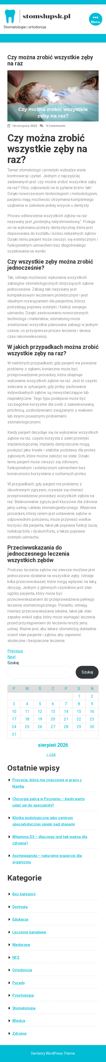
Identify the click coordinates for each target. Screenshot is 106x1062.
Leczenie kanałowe (29, 932)
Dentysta (20, 907)
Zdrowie (19, 1033)
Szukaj (13, 662)
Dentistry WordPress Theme (53, 1053)
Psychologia (23, 995)
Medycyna (21, 944)
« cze (51, 754)
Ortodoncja (22, 970)
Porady (18, 983)
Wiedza (18, 1020)
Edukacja (20, 919)
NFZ (15, 957)
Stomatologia (23, 1008)
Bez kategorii (23, 894)
